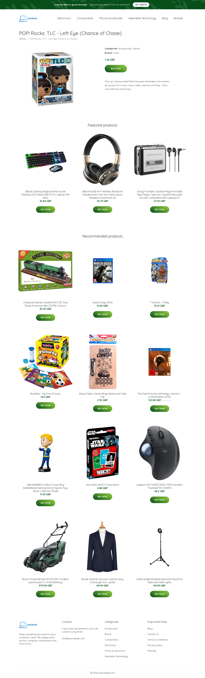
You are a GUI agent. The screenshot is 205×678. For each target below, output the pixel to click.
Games (136, 48)
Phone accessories (110, 18)
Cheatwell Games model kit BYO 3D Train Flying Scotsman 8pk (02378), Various (45, 304)
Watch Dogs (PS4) (102, 302)
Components (85, 18)
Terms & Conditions (158, 639)
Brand (108, 634)
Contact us (153, 634)
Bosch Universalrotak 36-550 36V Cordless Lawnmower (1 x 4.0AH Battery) (45, 581)
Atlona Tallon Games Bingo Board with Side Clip (102, 395)
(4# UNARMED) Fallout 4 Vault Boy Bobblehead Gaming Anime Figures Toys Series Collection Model (45, 488)
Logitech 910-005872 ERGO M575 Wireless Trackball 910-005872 (159, 486)
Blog (165, 18)
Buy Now (116, 68)
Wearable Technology (116, 656)
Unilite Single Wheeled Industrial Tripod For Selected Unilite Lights (159, 581)
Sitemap (152, 650)
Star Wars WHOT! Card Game (102, 484)
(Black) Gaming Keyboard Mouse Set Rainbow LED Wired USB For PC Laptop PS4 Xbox (45, 194)
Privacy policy (155, 645)
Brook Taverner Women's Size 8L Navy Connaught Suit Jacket (102, 581)
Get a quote (141, 4)
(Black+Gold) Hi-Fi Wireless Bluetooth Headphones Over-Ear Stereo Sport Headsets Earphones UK (102, 194)
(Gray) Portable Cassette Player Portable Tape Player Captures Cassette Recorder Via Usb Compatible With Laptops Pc (159, 194)
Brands (178, 18)
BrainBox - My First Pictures (45, 393)
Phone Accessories (115, 650)
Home (22, 38)
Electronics (64, 18)
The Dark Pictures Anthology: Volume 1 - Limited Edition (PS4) (159, 395)
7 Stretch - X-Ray (159, 302)
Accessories (124, 48)
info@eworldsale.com (73, 638)
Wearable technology (142, 18)
